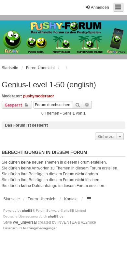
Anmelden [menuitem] (100, 7)
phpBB (27, 210)
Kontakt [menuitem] (71, 199)
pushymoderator (38, 96)
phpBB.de (56, 216)
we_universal (25, 222)
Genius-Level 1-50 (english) (49, 84)
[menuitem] (12, 228)
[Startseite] (63, 37)
